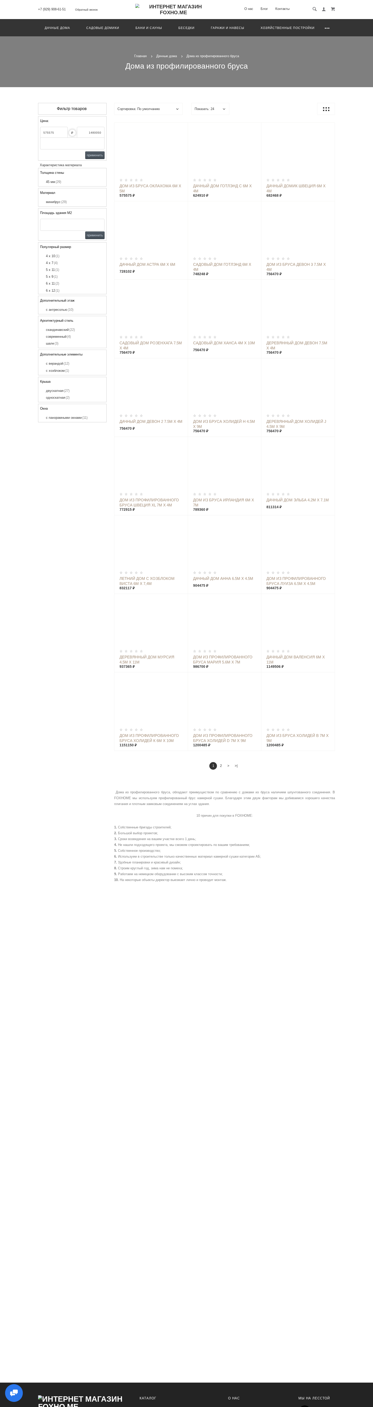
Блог (264, 9)
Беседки (186, 28)
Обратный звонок (86, 9)
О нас (248, 9)
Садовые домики (102, 28)
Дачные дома (57, 28)
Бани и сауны (148, 28)
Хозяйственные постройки (288, 28)
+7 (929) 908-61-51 (52, 9)
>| (236, 766)
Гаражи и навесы (227, 28)
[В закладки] (182, 127)
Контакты (282, 9)
